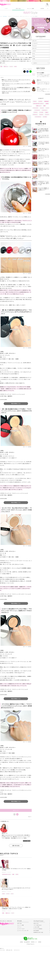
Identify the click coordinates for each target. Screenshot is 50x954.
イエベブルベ (44, 110)
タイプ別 (44, 116)
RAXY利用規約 (36, 930)
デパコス (41, 114)
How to (3, 893)
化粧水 (46, 112)
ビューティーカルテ (20, 928)
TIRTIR (15, 66)
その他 (33, 58)
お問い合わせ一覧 (9, 950)
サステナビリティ (17, 950)
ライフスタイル (38, 116)
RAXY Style (18, 8)
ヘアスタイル (37, 110)
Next (29, 816)
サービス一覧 (2, 950)
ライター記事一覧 (27, 840)
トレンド (41, 107)
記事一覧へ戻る (16, 845)
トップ (6, 8)
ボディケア (34, 48)
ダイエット (35, 114)
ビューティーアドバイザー (22, 930)
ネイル (33, 53)
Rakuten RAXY (5, 5)
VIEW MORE (47, 94)
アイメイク (34, 45)
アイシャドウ (35, 107)
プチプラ (35, 112)
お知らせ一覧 (36, 923)
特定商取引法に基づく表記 (38, 932)
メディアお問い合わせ (37, 925)
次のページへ (16, 810)
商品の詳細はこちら (16, 403)
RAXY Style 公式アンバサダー (6, 874)
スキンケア (34, 40)
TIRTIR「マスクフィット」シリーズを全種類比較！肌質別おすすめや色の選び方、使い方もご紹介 (16, 88)
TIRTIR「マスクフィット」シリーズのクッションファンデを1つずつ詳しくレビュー (16, 84)
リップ (47, 107)
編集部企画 (46, 101)
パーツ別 (41, 112)
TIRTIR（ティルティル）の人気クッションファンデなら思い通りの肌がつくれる (16, 92)
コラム (33, 56)
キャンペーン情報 (30, 8)
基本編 (47, 103)
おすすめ (40, 101)
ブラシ (12, 893)
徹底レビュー (6, 66)
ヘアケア (34, 51)
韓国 (1, 66)
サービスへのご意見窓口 (38, 928)
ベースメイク (5, 64)
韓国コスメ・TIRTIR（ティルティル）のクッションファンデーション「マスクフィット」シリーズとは (16, 80)
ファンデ (11, 66)
